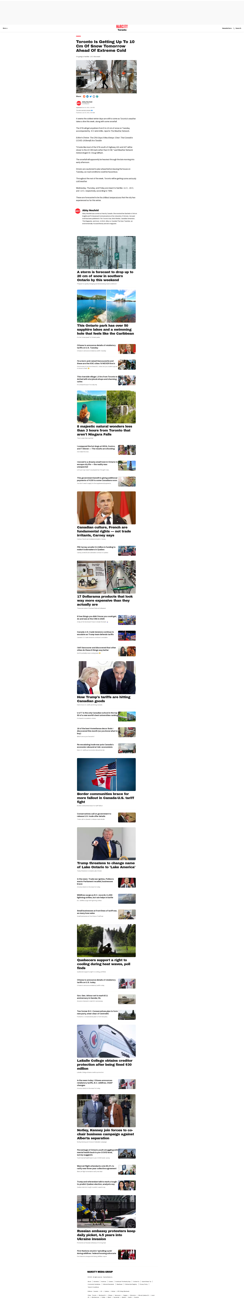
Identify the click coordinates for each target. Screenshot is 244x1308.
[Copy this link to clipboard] (97, 96)
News (78, 36)
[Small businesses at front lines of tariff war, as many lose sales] (127, 914)
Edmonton (133, 1295)
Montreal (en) (95, 1297)
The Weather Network (120, 131)
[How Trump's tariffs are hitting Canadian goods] (106, 677)
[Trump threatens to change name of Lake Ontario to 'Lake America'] (106, 843)
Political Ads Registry (131, 1284)
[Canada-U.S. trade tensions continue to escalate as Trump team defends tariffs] (127, 636)
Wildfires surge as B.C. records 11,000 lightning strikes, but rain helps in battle (95, 896)
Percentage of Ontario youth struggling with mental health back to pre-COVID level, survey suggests (97, 1152)
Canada (95, 1291)
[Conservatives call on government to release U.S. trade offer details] (127, 817)
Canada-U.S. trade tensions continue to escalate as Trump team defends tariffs (95, 633)
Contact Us (136, 1281)
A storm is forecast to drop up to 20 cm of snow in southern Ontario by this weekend (105, 276)
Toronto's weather (128, 119)
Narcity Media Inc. (108, 1277)
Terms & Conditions (93, 1287)
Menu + (5, 28)
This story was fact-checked (84, 110)
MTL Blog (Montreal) (123, 1291)
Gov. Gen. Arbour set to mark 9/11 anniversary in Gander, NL (92, 997)
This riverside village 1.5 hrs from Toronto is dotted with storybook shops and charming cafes (97, 379)
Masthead (119, 1284)
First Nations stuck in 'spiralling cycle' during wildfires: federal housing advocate (96, 1252)
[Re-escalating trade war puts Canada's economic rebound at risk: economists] (127, 748)
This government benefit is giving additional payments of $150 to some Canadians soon (97, 479)
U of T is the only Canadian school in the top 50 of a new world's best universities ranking (97, 714)
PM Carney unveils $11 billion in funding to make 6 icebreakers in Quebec (96, 548)
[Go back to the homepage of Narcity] (122, 26)
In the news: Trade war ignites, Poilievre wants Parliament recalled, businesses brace (95, 881)
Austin (130, 1297)
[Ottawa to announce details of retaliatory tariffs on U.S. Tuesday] (127, 349)
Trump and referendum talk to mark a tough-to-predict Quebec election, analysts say (97, 1183)
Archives (103, 1281)
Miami (109, 1297)
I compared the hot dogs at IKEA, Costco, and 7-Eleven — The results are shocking (96, 447)
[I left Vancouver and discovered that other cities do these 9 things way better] (127, 651)
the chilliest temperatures (110, 197)
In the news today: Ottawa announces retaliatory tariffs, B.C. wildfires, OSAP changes (94, 1082)
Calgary (125, 1295)
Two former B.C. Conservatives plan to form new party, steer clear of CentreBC (97, 1012)
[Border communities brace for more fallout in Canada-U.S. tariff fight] (106, 774)
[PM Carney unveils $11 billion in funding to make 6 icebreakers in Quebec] (127, 551)
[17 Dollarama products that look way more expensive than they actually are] (106, 577)
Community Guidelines (94, 1284)
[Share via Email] (94, 96)
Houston (136, 1297)
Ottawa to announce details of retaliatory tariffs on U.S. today (96, 981)
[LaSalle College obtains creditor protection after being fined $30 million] (106, 1041)
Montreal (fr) (102, 1295)
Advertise (96, 1281)
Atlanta (124, 1297)
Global (113, 1291)
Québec (106, 1291)
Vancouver (118, 1295)
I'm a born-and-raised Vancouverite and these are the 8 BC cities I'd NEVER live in (96, 362)
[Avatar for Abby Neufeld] (77, 211)
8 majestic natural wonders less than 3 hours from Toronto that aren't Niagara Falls (104, 430)
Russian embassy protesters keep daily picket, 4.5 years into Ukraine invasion (106, 1235)
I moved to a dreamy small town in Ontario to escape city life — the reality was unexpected (97, 464)
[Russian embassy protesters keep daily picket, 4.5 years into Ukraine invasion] (106, 1211)
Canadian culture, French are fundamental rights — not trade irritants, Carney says (104, 531)
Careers (110, 1281)
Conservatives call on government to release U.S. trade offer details (94, 815)
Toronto (122, 30)
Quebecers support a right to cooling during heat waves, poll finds (103, 964)
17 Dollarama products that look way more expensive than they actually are (105, 600)
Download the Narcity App (123, 1281)
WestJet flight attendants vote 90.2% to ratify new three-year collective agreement (96, 1167)
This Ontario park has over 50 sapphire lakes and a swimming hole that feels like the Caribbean (105, 329)
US (101, 1291)
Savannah (116, 1297)
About (89, 1281)
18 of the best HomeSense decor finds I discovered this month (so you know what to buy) (97, 731)
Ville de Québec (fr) (143, 1295)
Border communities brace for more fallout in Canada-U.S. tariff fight (105, 798)
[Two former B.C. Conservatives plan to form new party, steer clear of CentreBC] (127, 1015)
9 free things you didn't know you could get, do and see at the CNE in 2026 (97, 617)
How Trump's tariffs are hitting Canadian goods (103, 699)
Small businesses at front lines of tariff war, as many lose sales (97, 912)
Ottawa (110, 1295)
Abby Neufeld (87, 102)
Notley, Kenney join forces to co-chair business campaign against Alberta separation (105, 1134)
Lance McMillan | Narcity (84, 90)
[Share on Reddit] (84, 96)
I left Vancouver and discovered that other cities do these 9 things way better (96, 649)
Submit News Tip (146, 1281)
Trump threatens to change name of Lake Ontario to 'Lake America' (106, 865)
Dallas (103, 1297)
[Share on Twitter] (90, 96)
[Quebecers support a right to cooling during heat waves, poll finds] (106, 940)
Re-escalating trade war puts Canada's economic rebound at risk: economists (95, 746)
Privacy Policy (144, 1284)
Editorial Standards (108, 1284)
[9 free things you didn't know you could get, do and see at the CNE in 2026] (127, 620)
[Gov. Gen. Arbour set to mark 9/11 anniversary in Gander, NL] (127, 999)
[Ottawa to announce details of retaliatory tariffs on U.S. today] (127, 984)
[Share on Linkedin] (87, 96)
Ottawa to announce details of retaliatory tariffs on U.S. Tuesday (96, 346)
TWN (110, 191)
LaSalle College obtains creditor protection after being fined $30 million (104, 1064)
